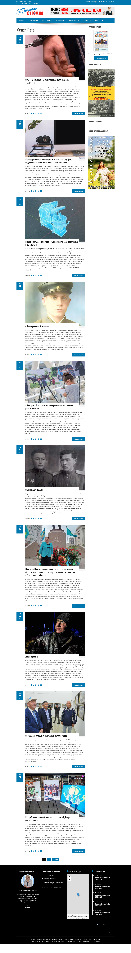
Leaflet (70, 915)
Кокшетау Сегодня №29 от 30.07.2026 (102, 905)
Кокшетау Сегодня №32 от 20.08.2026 (102, 879)
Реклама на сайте (26, 3)
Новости (22, 20)
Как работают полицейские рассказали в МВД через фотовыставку (48, 818)
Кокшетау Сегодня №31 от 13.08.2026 (102, 887)
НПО (96, 20)
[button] (78, 895)
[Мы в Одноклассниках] (111, 1)
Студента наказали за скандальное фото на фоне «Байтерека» (47, 81)
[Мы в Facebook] (99, 1)
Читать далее (78, 114)
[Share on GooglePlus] (36, 113)
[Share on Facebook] (31, 113)
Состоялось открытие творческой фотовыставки (46, 735)
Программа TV (61, 20)
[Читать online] (101, 41)
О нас (18, 3)
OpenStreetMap (78, 915)
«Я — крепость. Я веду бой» (38, 326)
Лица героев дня (32, 656)
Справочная (87, 20)
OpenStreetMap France (81, 918)
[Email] (41, 113)
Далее (56, 859)
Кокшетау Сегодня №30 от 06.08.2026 (103, 896)
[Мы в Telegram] (109, 1)
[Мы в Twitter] (102, 1)
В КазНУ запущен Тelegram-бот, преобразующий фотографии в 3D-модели (51, 243)
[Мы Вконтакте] (106, 1)
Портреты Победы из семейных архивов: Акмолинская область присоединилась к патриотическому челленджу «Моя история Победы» (50, 572)
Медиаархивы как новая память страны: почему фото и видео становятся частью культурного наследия (49, 161)
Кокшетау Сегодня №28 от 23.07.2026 (102, 914)
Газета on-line (47, 20)
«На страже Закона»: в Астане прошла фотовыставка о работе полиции (49, 407)
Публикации (33, 20)
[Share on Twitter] (33, 113)
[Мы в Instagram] (104, 1)
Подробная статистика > (110, 932)
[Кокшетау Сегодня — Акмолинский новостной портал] (29, 11)
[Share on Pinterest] (39, 113)
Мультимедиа (74, 20)
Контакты (35, 3)
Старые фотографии (34, 490)
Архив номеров (101, 58)
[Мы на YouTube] (113, 1)
